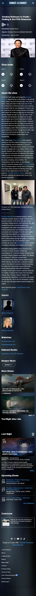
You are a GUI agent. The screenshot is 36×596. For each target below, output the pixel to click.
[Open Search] (33, 3)
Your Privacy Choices (8, 575)
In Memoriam (5, 556)
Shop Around (17, 140)
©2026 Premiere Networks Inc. (23, 544)
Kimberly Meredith (26, 32)
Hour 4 (22, 80)
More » (32, 471)
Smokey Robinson (13, 32)
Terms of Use (5, 572)
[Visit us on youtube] (18, 539)
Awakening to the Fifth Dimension (12, 354)
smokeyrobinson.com (8, 341)
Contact (4, 566)
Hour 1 (3, 69)
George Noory (13, 29)
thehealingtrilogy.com (8, 344)
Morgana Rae (10, 491)
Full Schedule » (29, 503)
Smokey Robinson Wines (16, 173)
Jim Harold (20, 483)
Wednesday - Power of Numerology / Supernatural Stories (18, 480)
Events (3, 559)
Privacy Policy (5, 569)
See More (8, 364)
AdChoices (4, 581)
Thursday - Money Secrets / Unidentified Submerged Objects (19, 489)
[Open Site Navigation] (2, 3)
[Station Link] (18, 3)
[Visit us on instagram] (21, 539)
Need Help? (5, 562)
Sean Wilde (9, 499)
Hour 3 (3, 80)
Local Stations (6, 550)
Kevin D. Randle (25, 459)
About (3, 553)
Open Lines (18, 499)
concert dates (28, 164)
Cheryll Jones (20, 491)
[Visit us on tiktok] (24, 539)
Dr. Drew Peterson (13, 459)
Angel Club (20, 243)
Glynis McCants (11, 483)
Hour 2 (22, 69)
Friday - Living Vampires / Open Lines (18, 498)
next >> (32, 415)
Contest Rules (6, 578)
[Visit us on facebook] (12, 539)
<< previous (6, 393)
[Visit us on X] (15, 539)
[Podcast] (33, 434)
